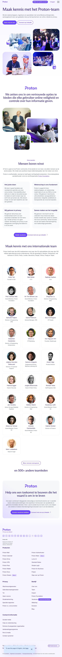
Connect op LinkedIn (26, 23)
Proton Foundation (43, 176)
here (27, 648)
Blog (33, 609)
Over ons (34, 586)
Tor (4, 593)
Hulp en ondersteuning (9, 623)
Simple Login (35, 565)
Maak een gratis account (40, 2)
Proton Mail (6, 552)
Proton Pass (6, 565)
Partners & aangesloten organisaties (13, 626)
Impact (34, 593)
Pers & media (6, 632)
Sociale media (7, 619)
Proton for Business (37, 568)
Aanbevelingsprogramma (10, 629)
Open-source (7, 596)
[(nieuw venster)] (4, 536)
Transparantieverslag (27, 653)
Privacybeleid (6, 653)
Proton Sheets (7, 575)
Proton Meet (35, 556)
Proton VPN (6, 562)
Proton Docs (6, 572)
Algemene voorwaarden (15, 653)
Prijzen (34, 572)
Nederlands (53, 645)
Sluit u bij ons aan (9, 22)
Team (33, 589)
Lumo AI (34, 559)
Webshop (34, 602)
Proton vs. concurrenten (10, 606)
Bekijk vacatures (20, 235)
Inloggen (52, 2)
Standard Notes (36, 562)
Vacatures (35, 599)
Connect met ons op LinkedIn (38, 235)
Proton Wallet (7, 568)
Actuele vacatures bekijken (20, 512)
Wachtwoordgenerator (9, 586)
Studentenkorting (8, 599)
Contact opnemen (8, 636)
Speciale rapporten (8, 602)
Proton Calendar (7, 556)
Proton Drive (6, 559)
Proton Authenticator (38, 552)
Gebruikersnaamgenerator (10, 589)
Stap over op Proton (38, 575)
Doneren (34, 606)
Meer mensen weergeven (31, 463)
